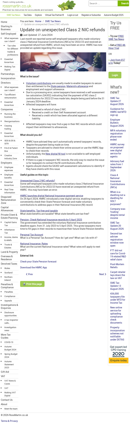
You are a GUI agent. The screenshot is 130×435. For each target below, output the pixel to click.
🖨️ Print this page (32, 284)
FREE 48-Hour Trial (117, 46)
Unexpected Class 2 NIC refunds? (37, 180)
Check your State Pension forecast (38, 261)
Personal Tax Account (31, 234)
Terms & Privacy (9, 421)
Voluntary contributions (38, 83)
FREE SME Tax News (116, 37)
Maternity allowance (77, 86)
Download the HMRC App (33, 267)
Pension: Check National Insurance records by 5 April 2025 (51, 219)
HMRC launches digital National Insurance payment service (51, 195)
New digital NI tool (55, 153)
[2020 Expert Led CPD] (118, 363)
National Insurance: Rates (34, 243)
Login (115, 75)
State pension (58, 86)
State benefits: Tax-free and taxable (39, 210)
